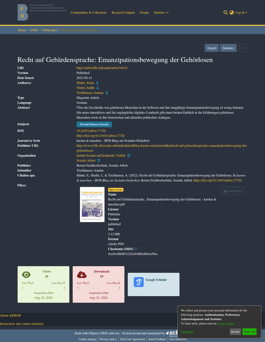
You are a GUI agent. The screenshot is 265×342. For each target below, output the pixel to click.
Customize (187, 332)
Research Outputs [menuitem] (123, 12)
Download (234, 190)
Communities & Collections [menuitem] (89, 12)
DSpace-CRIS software (104, 333)
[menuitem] (161, 12)
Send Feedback (157, 339)
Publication (49, 30)
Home (22, 30)
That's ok (249, 331)
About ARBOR (10, 315)
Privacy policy (108, 339)
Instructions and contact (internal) (21, 323)
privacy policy (226, 323)
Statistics (228, 48)
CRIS (34, 30)
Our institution (178, 339)
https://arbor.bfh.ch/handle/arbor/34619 (102, 68)
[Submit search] (225, 12)
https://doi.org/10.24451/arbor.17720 (100, 135)
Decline (235, 332)
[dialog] (219, 322)
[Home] (42, 12)
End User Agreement (132, 339)
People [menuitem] (144, 12)
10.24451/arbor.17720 (91, 130)
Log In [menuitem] (240, 12)
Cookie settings (87, 339)
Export (211, 48)
